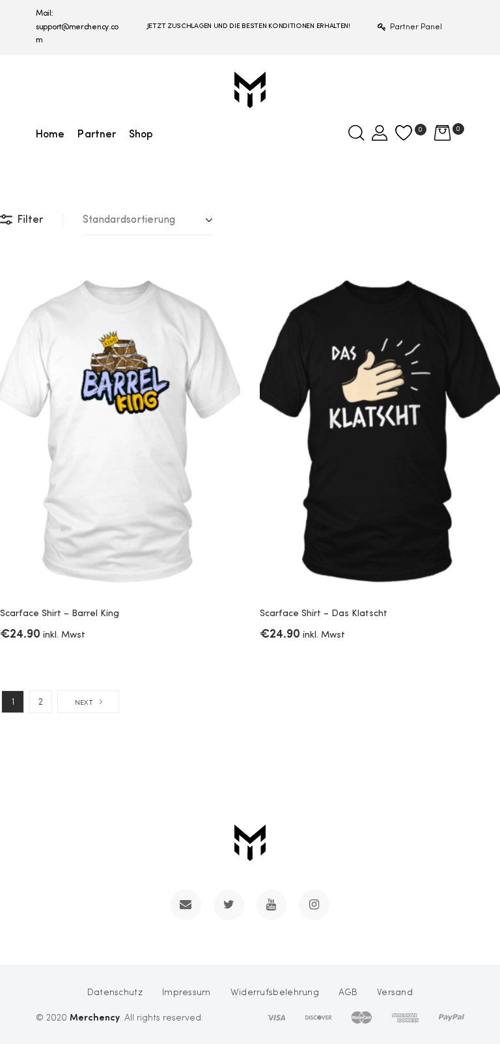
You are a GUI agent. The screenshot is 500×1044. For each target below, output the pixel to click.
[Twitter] (229, 905)
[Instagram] (314, 905)
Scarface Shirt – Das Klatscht (323, 613)
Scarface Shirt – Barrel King (59, 613)
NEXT (84, 703)
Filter (30, 220)
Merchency (95, 1016)
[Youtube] (272, 905)
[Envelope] (186, 905)
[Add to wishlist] (221, 284)
